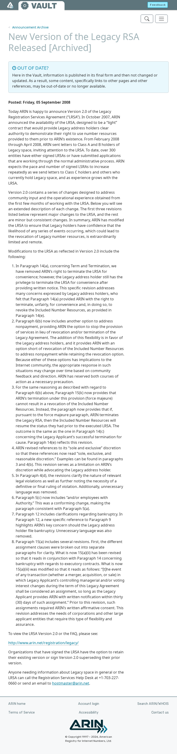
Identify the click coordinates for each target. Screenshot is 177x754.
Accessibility (88, 712)
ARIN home (17, 704)
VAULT (44, 6)
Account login (88, 704)
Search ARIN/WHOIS (153, 704)
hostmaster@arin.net (70, 683)
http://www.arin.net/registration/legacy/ (43, 642)
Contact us (160, 712)
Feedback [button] (158, 4)
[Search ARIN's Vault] (147, 18)
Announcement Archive (30, 27)
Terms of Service (21, 712)
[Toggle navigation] (161, 18)
